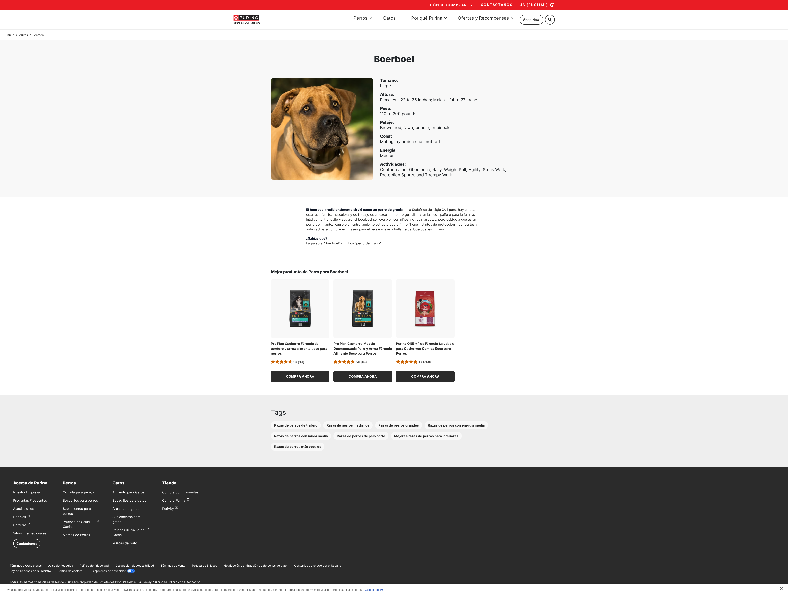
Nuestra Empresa (26, 492)
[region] (394, 589)
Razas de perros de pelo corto (361, 436)
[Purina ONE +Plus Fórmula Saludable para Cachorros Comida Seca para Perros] (425, 308)
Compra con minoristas (180, 492)
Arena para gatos (125, 509)
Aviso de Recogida (60, 565)
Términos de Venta (173, 565)
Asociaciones (23, 509)
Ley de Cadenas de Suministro (30, 571)
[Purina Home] (246, 19)
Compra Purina (173, 500)
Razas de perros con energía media (456, 425)
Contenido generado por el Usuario (317, 565)
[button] (300, 376)
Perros (23, 35)
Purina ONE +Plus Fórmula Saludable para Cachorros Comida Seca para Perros (425, 348)
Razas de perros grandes (398, 425)
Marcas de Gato (124, 543)
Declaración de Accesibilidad (134, 565)
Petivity (168, 509)
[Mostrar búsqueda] (550, 20)
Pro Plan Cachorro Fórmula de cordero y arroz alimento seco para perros (299, 348)
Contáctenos (26, 543)
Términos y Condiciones (26, 565)
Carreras (19, 525)
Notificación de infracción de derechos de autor (256, 565)
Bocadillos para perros (80, 500)
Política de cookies (69, 571)
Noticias (19, 517)
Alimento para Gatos (128, 492)
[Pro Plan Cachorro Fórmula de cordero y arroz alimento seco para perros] (300, 308)
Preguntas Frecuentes (30, 500)
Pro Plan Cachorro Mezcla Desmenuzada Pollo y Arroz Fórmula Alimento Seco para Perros (362, 348)
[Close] (781, 588)
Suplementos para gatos (126, 519)
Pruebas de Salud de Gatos (128, 532)
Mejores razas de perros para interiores (426, 436)
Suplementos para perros (77, 511)
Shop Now (531, 20)
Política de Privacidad (94, 565)
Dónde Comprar (448, 5)
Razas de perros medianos (347, 425)
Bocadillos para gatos (129, 500)
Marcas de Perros (76, 535)
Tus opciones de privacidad (107, 571)
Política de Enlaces (204, 565)
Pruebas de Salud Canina (76, 524)
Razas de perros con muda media (301, 436)
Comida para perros (78, 492)
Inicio (10, 35)
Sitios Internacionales (29, 533)
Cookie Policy (374, 589)
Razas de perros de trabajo (295, 425)
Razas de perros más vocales (297, 447)
